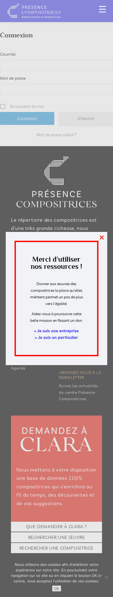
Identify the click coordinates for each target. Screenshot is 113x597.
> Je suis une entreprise (56, 330)
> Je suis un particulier (56, 337)
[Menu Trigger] (102, 9)
